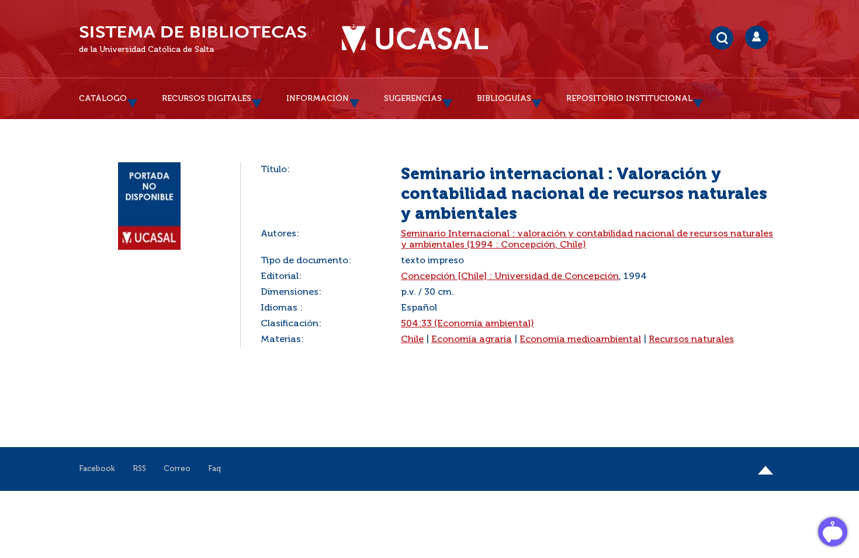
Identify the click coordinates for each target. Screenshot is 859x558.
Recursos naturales (691, 339)
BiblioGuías (504, 99)
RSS (139, 469)
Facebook (97, 469)
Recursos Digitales (206, 99)
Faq (214, 469)
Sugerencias (413, 99)
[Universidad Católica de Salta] (415, 39)
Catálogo (103, 99)
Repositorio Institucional (629, 99)
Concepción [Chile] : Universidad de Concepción (510, 276)
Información (317, 99)
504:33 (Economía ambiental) (467, 324)
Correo (177, 469)
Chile (412, 339)
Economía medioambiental (580, 339)
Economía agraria (471, 339)
